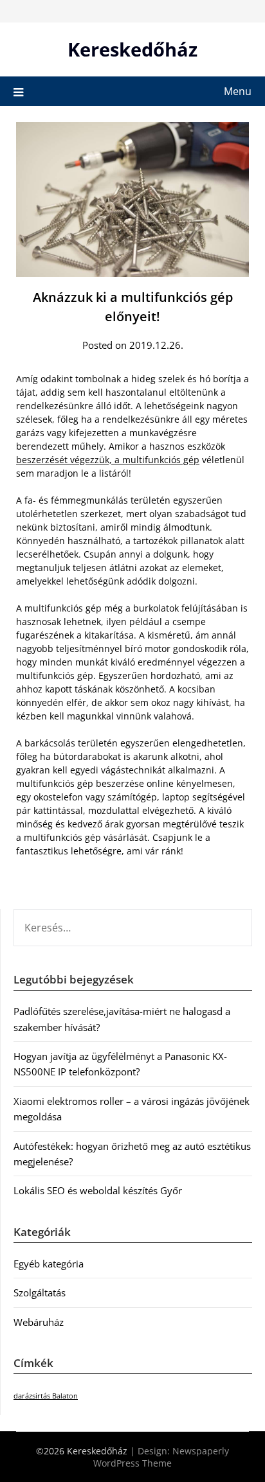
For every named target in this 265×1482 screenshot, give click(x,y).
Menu (237, 91)
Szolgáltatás (40, 1292)
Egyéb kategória (49, 1263)
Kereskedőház (132, 49)
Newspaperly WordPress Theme (161, 1457)
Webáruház (39, 1322)
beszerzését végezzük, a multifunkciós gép (107, 460)
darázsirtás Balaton (46, 1395)
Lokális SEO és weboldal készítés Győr (98, 1190)
